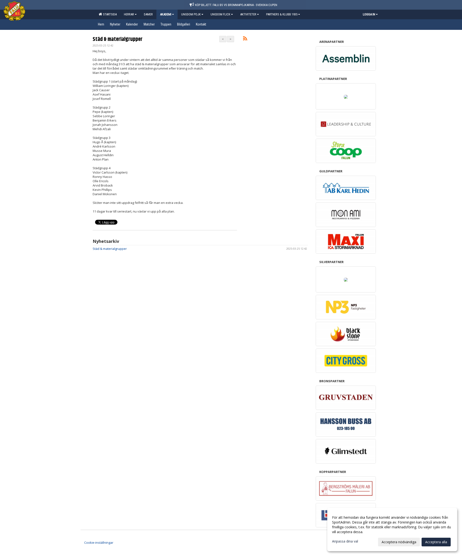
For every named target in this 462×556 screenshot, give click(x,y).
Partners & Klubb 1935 (281, 14)
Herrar (129, 14)
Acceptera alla (436, 542)
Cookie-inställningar (98, 542)
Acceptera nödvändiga (399, 542)
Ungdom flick (220, 14)
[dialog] (392, 529)
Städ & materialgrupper (117, 39)
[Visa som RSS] (245, 39)
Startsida (109, 14)
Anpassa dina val (345, 541)
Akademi (165, 14)
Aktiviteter (248, 14)
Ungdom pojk (191, 14)
